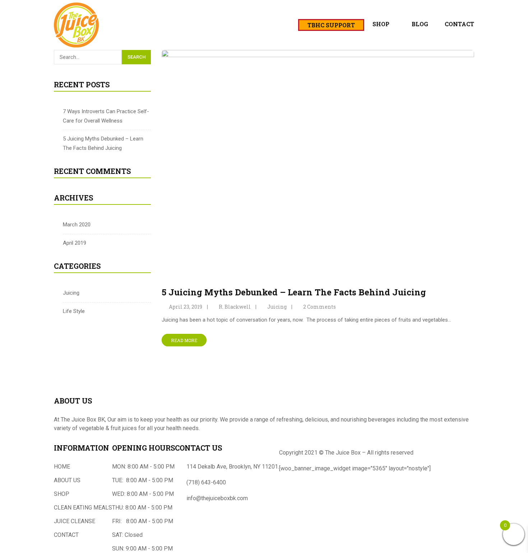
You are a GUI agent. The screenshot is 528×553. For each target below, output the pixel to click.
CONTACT (66, 534)
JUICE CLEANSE (74, 521)
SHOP (61, 493)
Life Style (74, 311)
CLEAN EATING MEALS (83, 507)
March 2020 (77, 224)
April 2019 (74, 243)
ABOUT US (67, 480)
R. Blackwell (235, 306)
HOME (62, 466)
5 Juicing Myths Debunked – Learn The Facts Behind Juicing (294, 292)
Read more (184, 340)
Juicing (71, 293)
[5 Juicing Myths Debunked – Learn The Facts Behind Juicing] (318, 54)
